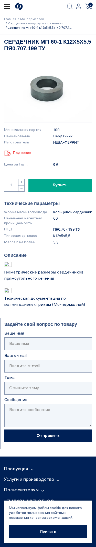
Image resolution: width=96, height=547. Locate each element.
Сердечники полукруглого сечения (35, 23)
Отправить (48, 436)
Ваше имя (14, 333)
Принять (48, 531)
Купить (60, 185)
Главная (10, 19)
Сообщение (15, 400)
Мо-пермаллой (32, 19)
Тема (9, 378)
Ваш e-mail (15, 356)
